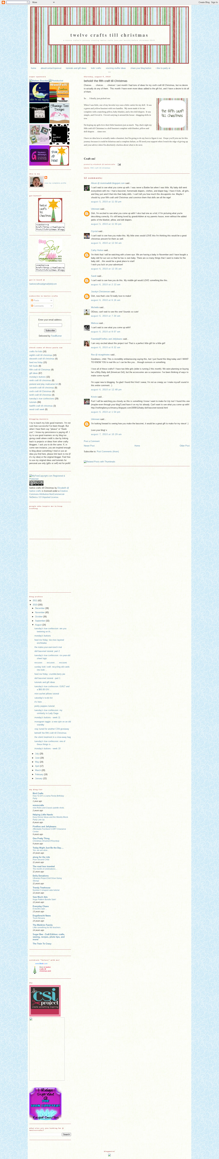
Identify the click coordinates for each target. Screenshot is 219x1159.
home (33, 68)
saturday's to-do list (43, 698)
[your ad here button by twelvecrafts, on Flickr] (59, 165)
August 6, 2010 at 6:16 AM (105, 300)
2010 (35, 604)
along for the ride (41, 857)
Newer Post (89, 446)
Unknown (95, 209)
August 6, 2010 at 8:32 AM (105, 347)
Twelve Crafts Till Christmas (109, 34)
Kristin (94, 397)
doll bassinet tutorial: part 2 (47, 651)
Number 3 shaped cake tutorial (46, 890)
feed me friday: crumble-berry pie (49, 674)
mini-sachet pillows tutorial (46, 693)
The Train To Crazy (42, 943)
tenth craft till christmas (40, 395)
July (37, 753)
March (38, 770)
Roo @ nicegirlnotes (100, 354)
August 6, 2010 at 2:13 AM (105, 284)
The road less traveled (44, 866)
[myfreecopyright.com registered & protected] (50, 479)
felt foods (33, 366)
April (37, 766)
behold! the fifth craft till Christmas (105, 81)
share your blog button (141, 68)
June (37, 758)
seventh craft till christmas (41, 387)
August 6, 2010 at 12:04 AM (106, 243)
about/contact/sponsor (51, 68)
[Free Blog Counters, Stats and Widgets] (109, 1155)
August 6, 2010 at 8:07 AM (105, 331)
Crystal (94, 231)
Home (137, 446)
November (40, 612)
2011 (35, 600)
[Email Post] (119, 164)
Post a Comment (92, 441)
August (38, 625)
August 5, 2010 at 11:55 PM (106, 224)
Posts (36, 300)
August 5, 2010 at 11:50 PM (106, 201)
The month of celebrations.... (45, 869)
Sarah (94, 276)
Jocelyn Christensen (100, 291)
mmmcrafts (38, 805)
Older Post (185, 446)
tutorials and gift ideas (76, 68)
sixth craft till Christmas (40, 391)
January (39, 778)
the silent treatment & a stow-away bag (52, 737)
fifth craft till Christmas (100, 168)
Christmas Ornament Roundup (46, 841)
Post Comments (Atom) (108, 451)
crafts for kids (35, 351)
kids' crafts (96, 68)
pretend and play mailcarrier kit (43, 384)
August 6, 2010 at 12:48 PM (106, 389)
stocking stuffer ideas (116, 68)
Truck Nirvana (39, 918)
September (40, 621)
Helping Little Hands (43, 814)
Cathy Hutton (97, 250)
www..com (41, 963)
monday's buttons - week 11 (47, 717)
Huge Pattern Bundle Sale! (44, 899)
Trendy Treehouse (41, 887)
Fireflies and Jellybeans (44, 826)
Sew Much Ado (40, 897)
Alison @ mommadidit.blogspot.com (108, 183)
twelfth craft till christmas (41, 406)
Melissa (94, 323)
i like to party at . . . (165, 68)
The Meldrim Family (43, 925)
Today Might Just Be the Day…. (48, 848)
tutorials (33, 402)
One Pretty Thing (41, 838)
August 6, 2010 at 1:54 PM (105, 412)
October (39, 616)
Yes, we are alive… (41, 850)
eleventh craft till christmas (42, 358)
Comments (38, 306)
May (37, 762)
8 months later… (40, 909)
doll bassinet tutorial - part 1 (47, 678)
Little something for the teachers (46, 927)
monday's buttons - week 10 (47, 748)
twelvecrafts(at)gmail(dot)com (43, 284)
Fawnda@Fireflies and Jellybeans (106, 339)
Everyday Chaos (41, 906)
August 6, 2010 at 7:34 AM (105, 316)
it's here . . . (40, 702)
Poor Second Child (41, 859)
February (39, 774)
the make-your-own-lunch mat (48, 647)
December (40, 608)
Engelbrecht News (42, 915)
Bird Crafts (38, 793)
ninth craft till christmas (40, 380)
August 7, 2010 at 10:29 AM (106, 434)
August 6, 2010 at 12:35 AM (106, 269)
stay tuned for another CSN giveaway (51, 729)
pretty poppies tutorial (44, 706)
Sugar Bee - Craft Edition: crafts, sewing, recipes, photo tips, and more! (49, 937)
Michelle (95, 307)
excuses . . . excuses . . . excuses (50, 662)
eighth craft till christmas (40, 355)
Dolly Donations (41, 876)
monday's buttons (37, 377)
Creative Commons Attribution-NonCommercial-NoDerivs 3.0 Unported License (48, 494)
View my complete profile (55, 183)
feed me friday (36, 362)
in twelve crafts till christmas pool (45, 969)
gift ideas (33, 373)
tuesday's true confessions (41, 398)
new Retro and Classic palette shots (48, 808)
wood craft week (36, 409)
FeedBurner (56, 336)
